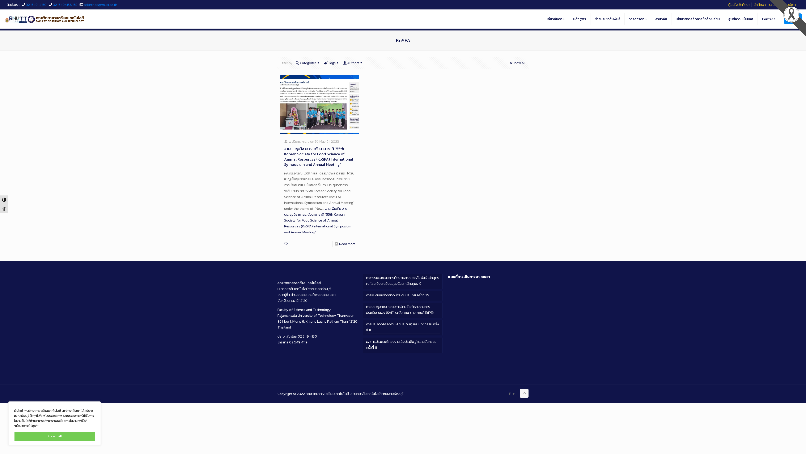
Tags (332, 63)
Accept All (55, 436)
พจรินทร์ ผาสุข (299, 141)
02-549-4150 (36, 4)
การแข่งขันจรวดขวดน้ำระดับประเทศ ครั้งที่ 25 (397, 295)
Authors (353, 63)
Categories (308, 63)
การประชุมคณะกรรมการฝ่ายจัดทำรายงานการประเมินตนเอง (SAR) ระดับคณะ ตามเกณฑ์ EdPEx (400, 309)
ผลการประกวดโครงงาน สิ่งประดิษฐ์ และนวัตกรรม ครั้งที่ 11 (401, 344)
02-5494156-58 (65, 4)
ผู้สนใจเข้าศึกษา (739, 4)
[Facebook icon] (509, 393)
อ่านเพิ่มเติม (317, 220)
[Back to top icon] (524, 393)
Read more (347, 244)
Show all (519, 63)
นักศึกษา (760, 4)
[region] (54, 423)
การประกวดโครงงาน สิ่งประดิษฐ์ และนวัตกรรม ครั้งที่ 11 (402, 327)
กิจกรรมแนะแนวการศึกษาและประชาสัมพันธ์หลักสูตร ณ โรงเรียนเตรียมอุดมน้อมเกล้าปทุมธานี (402, 280)
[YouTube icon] (514, 393)
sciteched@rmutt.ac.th (100, 4)
